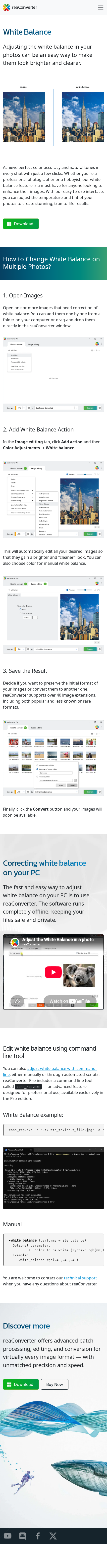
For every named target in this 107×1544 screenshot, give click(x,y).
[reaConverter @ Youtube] (10, 1535)
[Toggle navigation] (101, 7)
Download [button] (23, 224)
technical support (80, 1278)
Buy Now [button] (54, 1384)
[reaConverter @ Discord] (25, 1535)
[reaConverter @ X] (56, 1535)
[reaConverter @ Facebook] (41, 1535)
